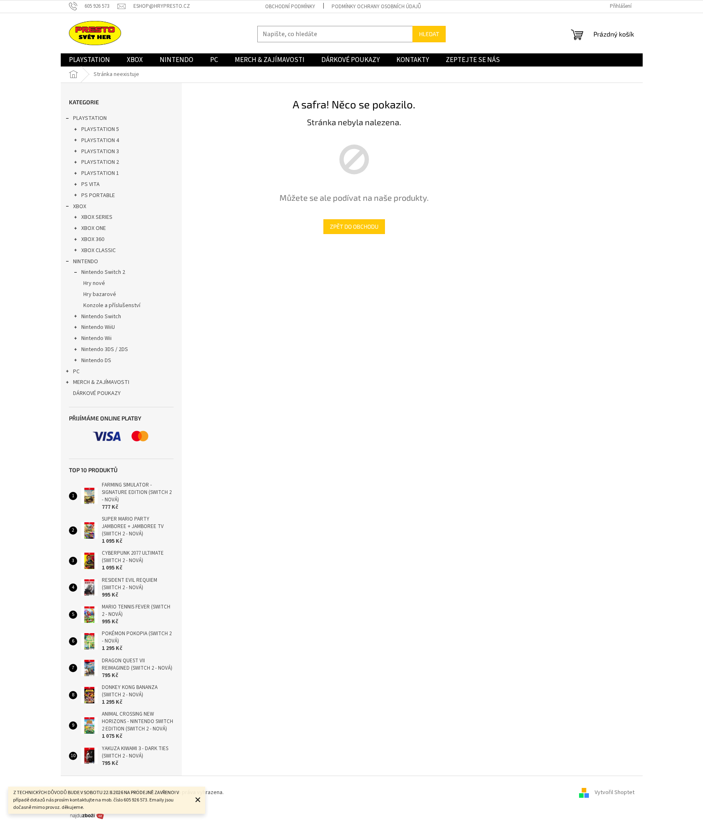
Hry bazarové (99, 294)
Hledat (429, 33)
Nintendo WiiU (98, 327)
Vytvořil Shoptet (614, 792)
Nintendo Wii (96, 338)
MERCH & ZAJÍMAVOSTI (101, 382)
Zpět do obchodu (354, 226)
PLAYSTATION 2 (100, 162)
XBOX (79, 206)
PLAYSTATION (90, 118)
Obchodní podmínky (290, 6)
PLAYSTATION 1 (100, 173)
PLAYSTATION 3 (100, 151)
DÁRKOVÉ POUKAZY (97, 393)
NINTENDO (85, 261)
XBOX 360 (92, 239)
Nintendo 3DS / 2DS (104, 349)
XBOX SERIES (96, 217)
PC (76, 371)
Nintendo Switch (101, 316)
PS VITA (90, 184)
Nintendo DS (96, 360)
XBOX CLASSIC (98, 250)
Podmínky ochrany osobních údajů (376, 6)
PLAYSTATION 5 (100, 129)
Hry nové (94, 283)
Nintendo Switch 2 (103, 272)
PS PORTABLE (98, 195)
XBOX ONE (93, 228)
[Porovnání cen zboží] (87, 815)
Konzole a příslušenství (111, 305)
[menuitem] (89, 60)
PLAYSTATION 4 (100, 140)
